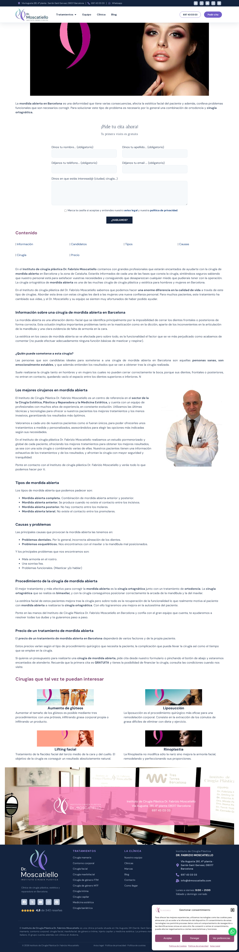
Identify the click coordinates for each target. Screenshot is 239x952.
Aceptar (168, 938)
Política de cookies (136, 945)
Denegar (194, 938)
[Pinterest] (219, 3)
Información (25, 244)
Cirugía (21, 255)
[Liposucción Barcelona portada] (173, 691)
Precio (75, 255)
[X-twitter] (202, 3)
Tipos (129, 244)
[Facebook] (196, 3)
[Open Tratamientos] (75, 15)
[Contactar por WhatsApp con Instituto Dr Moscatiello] (232, 932)
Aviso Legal (215, 946)
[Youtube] (207, 3)
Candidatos (79, 244)
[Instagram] (213, 3)
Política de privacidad (198, 946)
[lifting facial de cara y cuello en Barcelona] (65, 732)
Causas (184, 244)
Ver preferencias (221, 938)
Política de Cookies (178, 946)
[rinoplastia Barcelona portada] (173, 732)
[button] (232, 910)
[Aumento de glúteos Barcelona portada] (65, 691)
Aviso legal (98, 945)
